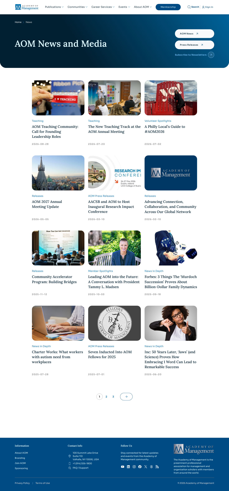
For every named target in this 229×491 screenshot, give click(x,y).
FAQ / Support (80, 467)
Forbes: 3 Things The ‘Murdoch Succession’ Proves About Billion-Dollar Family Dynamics (171, 281)
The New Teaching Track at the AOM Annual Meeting (114, 129)
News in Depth (154, 271)
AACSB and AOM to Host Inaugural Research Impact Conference (111, 206)
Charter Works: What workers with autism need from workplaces (57, 357)
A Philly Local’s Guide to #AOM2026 (165, 129)
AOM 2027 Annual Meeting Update (47, 204)
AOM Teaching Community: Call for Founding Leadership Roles (55, 131)
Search (195, 6)
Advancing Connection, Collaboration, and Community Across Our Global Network (170, 206)
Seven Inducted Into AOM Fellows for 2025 (110, 354)
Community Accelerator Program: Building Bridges (54, 279)
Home (18, 22)
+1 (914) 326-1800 (82, 463)
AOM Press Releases (101, 196)
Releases (37, 196)
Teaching (37, 121)
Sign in (209, 7)
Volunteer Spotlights (158, 121)
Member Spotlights (100, 271)
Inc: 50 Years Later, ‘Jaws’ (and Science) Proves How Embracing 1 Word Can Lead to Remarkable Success (170, 359)
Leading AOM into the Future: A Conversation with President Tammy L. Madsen (114, 281)
